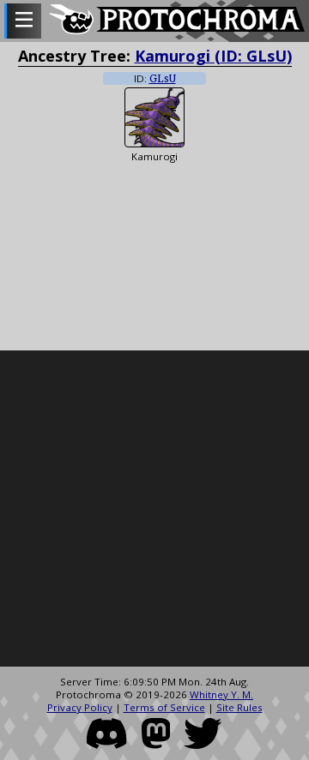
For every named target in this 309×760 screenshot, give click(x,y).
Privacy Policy (79, 707)
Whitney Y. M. (221, 694)
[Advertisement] (154, 509)
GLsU (162, 79)
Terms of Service (164, 707)
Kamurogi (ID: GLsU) (213, 55)
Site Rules (239, 707)
